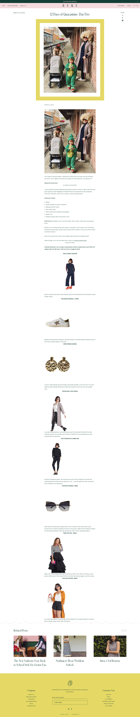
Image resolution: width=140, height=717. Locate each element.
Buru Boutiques (31, 696)
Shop (3, 5)
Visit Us (108, 694)
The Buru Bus (31, 705)
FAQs (108, 696)
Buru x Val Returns (110, 660)
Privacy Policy (65, 714)
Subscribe (58, 702)
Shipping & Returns (109, 701)
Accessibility (75, 714)
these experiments (80, 240)
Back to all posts (19, 12)
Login (129, 5)
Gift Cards (108, 705)
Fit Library (108, 699)
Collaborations (31, 701)
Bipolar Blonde (13, 5)
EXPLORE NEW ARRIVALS (70, 1)
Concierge (121, 5)
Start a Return (109, 703)
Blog (31, 703)
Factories (31, 699)
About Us (23, 5)
